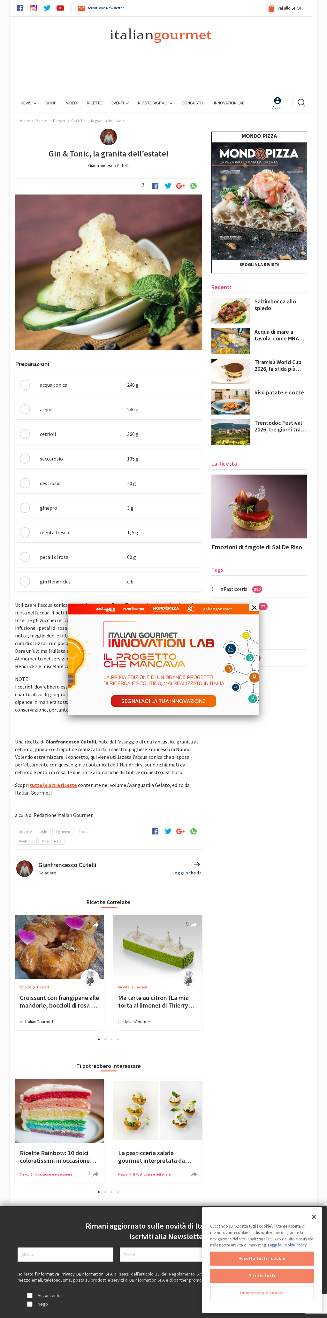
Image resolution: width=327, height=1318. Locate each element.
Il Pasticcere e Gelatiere (53, 1174)
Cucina (237, 623)
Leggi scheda (187, 873)
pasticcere (241, 658)
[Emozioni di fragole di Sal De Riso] (259, 506)
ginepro (64, 831)
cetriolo (27, 841)
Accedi (278, 107)
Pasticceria (242, 589)
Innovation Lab (229, 103)
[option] (59, 972)
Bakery (237, 640)
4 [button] (118, 1039)
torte (235, 675)
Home (25, 120)
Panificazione (244, 606)
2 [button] (105, 1039)
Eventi (118, 103)
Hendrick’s (52, 841)
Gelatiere (47, 873)
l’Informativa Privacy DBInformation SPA (74, 1274)
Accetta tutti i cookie (262, 1258)
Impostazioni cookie (262, 1293)
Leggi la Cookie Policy (287, 1245)
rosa (83, 831)
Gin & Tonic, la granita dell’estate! (98, 120)
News (27, 103)
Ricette (42, 120)
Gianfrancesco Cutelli (108, 165)
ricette (26, 831)
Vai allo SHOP (289, 8)
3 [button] (112, 1039)
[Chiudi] (314, 1217)
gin (44, 831)
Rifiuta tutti (262, 1275)
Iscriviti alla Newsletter (105, 7)
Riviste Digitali (153, 103)
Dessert (59, 120)
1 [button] (99, 1039)
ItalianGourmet (39, 1022)
